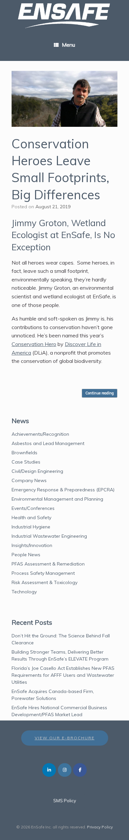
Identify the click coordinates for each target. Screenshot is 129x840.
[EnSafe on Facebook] (80, 770)
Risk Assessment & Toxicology (44, 582)
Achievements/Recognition (40, 434)
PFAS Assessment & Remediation (48, 564)
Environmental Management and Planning (57, 499)
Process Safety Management (43, 573)
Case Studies (26, 462)
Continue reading (99, 393)
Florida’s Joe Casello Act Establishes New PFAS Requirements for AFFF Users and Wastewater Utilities (63, 675)
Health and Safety (31, 517)
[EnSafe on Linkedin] (49, 770)
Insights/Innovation (32, 545)
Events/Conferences (33, 508)
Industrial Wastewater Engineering (49, 536)
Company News (29, 480)
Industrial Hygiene (31, 527)
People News (26, 555)
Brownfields (24, 453)
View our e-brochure (65, 737)
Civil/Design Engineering (37, 471)
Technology (24, 592)
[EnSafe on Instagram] (64, 770)
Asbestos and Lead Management (48, 443)
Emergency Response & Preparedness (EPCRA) (63, 490)
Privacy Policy (100, 826)
